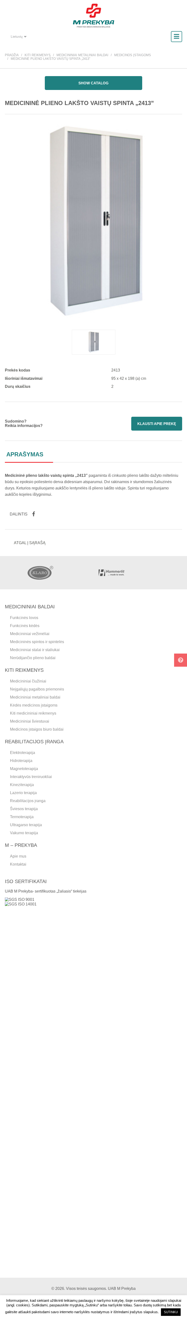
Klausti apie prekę (156, 424)
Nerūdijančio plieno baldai (33, 658)
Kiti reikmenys (38, 55)
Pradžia (12, 55)
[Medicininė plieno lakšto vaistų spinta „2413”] (93, 342)
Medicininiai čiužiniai (28, 681)
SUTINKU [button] (171, 1312)
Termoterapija (22, 817)
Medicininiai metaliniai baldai (82, 55)
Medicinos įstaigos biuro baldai (37, 729)
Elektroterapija (22, 753)
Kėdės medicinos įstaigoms (33, 705)
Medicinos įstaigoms (132, 55)
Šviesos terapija (24, 809)
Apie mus (18, 856)
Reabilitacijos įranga (28, 801)
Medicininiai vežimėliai (29, 634)
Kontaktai (18, 864)
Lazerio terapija (23, 793)
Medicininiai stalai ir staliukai (35, 650)
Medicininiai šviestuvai (29, 721)
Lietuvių (17, 36)
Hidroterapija (21, 761)
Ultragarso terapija (26, 825)
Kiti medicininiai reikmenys (33, 713)
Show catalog (93, 83)
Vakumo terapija (24, 833)
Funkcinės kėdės (24, 626)
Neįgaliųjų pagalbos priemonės (37, 689)
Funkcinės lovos (24, 618)
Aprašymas (24, 454)
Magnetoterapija (24, 769)
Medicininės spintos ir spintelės (37, 642)
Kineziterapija (22, 785)
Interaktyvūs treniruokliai (31, 777)
